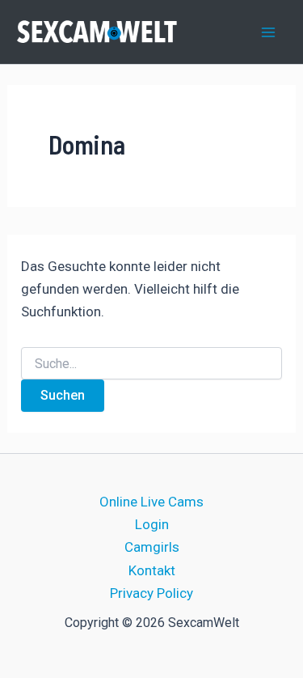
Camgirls (151, 547)
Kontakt (151, 570)
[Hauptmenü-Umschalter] (269, 32)
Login (152, 524)
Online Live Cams (151, 502)
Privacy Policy (151, 593)
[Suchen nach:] (151, 364)
